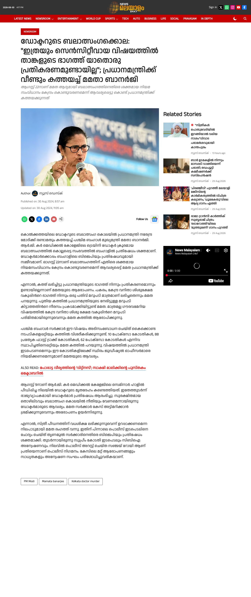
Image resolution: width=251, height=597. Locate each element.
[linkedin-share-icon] (46, 221)
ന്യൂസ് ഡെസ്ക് (51, 193)
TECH (125, 19)
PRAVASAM (190, 19)
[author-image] (35, 193)
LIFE (163, 19)
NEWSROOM (43, 19)
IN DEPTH (207, 19)
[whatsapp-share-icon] (24, 221)
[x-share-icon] (32, 221)
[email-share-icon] (54, 221)
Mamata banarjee (53, 481)
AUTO (136, 19)
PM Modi (29, 481)
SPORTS (110, 19)
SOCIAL (174, 19)
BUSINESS (150, 19)
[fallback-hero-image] (176, 130)
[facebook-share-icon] (39, 221)
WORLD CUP (93, 19)
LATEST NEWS (22, 19)
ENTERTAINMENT (68, 19)
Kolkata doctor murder (86, 481)
